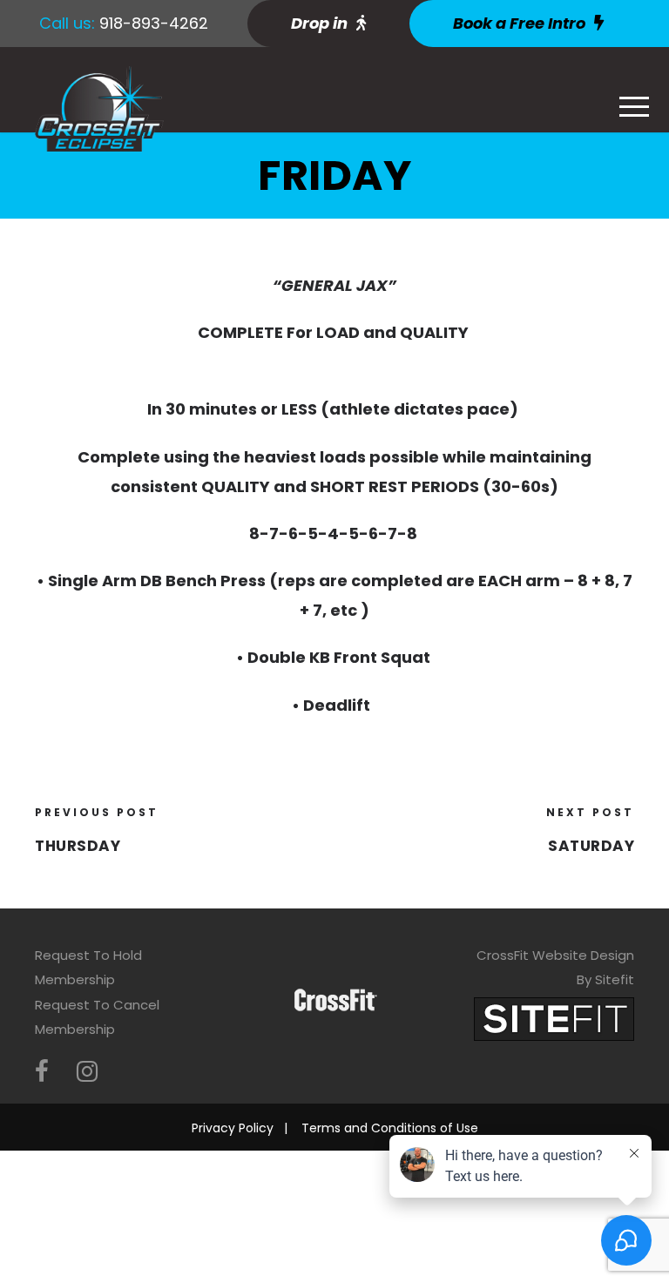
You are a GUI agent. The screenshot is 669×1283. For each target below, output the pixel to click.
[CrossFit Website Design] (554, 1018)
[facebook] (42, 1072)
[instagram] (87, 1072)
